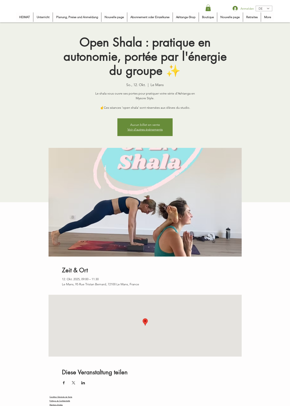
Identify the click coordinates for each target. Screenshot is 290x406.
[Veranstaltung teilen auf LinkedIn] (83, 382)
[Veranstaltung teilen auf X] (73, 382)
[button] (208, 8)
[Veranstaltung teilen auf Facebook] (64, 382)
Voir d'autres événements (145, 129)
